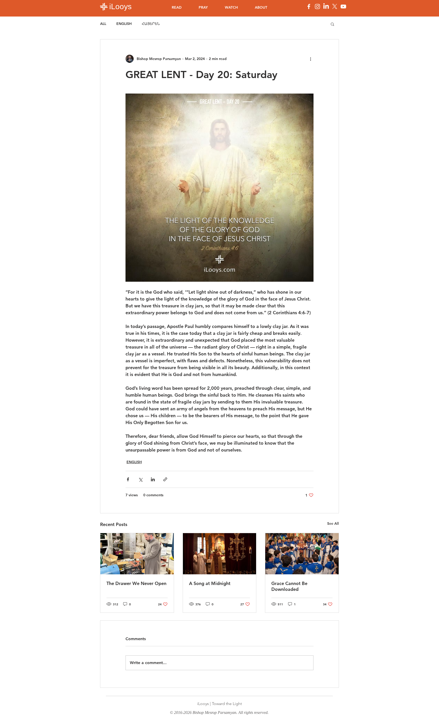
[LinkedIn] (326, 6)
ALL (103, 23)
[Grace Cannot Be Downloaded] (302, 553)
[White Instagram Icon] (317, 6)
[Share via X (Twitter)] (140, 479)
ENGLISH (124, 23)
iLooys (120, 6)
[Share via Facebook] (128, 479)
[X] (334, 6)
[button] (332, 24)
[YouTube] (343, 6)
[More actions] (310, 59)
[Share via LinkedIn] (152, 479)
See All (333, 523)
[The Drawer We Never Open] (137, 553)
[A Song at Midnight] (219, 553)
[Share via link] (165, 479)
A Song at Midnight (209, 583)
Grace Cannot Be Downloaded (289, 586)
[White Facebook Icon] (308, 6)
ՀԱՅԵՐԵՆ (151, 23)
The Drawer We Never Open (136, 583)
